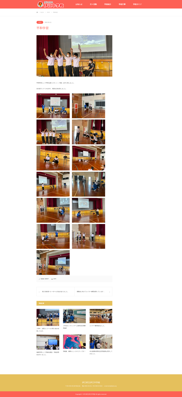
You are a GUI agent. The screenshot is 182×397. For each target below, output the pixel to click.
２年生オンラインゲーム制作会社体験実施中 (74, 327)
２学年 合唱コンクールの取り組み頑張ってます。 (47, 330)
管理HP (47, 279)
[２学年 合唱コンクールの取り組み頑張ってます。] (47, 317)
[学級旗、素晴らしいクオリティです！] (74, 342)
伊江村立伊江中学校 (91, 382)
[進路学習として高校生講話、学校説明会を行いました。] (47, 342)
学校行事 (122, 4)
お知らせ (79, 4)
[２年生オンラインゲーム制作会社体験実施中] (74, 316)
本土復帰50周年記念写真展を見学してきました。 (101, 352)
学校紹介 (107, 4)
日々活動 (93, 4)
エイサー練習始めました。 (98, 325)
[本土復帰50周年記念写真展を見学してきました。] (101, 342)
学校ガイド (137, 4)
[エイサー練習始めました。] (101, 316)
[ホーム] (37, 9)
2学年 (39, 22)
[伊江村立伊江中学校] (50, 4)
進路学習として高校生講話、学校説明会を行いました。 (47, 353)
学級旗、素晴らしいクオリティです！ (74, 351)
